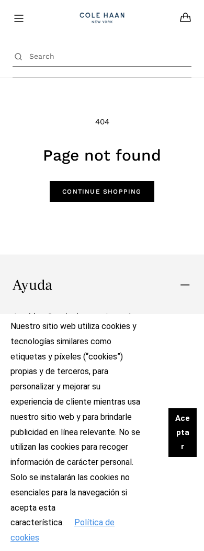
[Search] (18, 56)
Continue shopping (101, 191)
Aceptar (182, 432)
